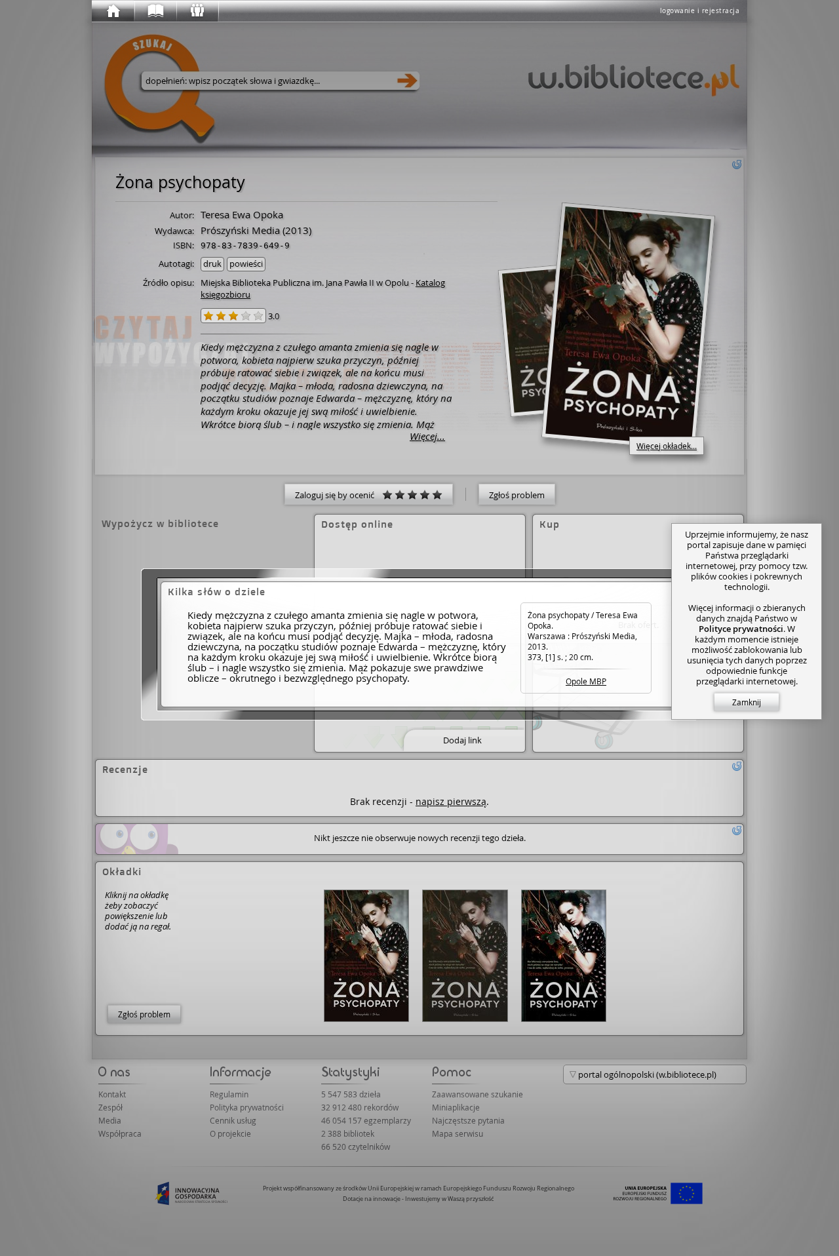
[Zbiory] (155, 11)
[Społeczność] (197, 11)
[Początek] (113, 11)
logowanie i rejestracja (700, 11)
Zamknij (746, 702)
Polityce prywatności (741, 629)
